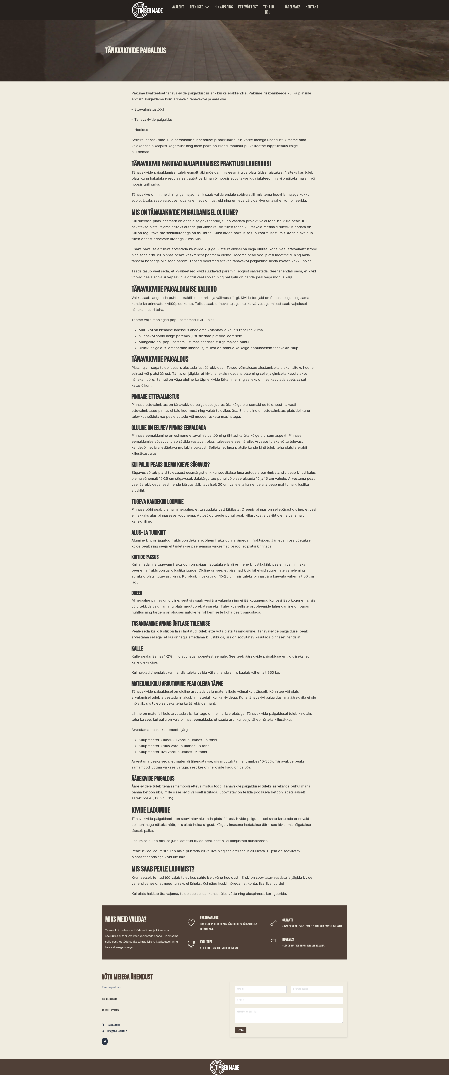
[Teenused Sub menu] (207, 7)
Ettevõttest (248, 7)
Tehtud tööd (268, 10)
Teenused (196, 7)
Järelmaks (292, 7)
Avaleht (178, 7)
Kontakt (312, 7)
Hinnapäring (224, 7)
